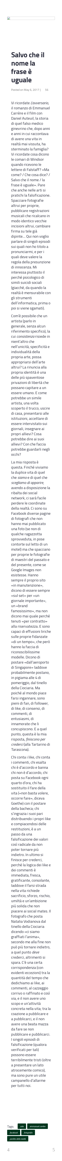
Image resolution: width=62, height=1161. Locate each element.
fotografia (28, 1132)
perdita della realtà (18, 1138)
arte (22, 1126)
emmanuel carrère (37, 1126)
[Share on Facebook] (12, 1112)
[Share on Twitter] (17, 1112)
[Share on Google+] (22, 1112)
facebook (14, 1132)
